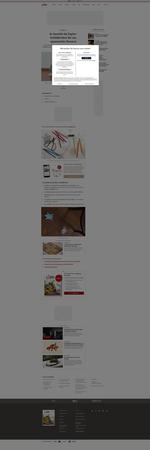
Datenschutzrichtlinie (73, 83)
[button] (86, 58)
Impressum (59, 83)
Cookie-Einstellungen (89, 83)
